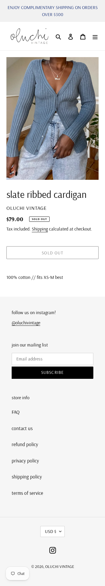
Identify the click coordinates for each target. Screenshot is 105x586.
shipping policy (27, 477)
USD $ (50, 531)
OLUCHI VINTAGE (59, 566)
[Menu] (95, 36)
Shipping (40, 229)
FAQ (16, 412)
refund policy (25, 444)
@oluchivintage (26, 322)
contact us (22, 428)
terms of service (27, 493)
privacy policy (25, 460)
